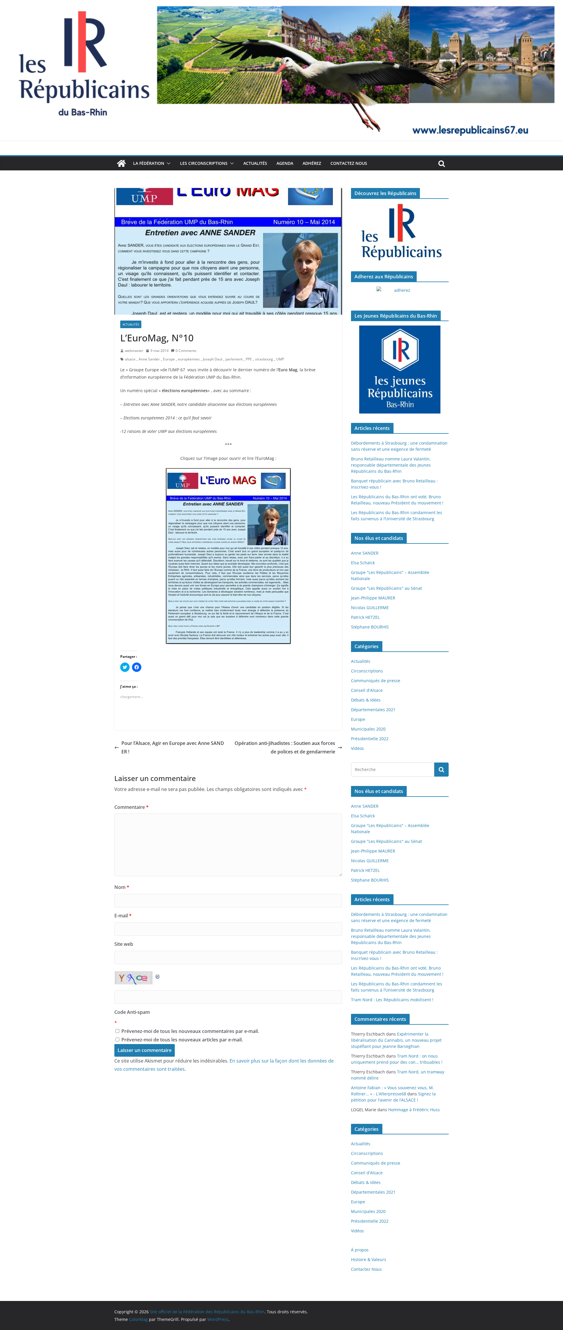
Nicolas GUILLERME (370, 607)
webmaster (134, 350)
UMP (280, 359)
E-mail (123, 915)
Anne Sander (149, 359)
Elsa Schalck (363, 562)
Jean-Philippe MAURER (373, 598)
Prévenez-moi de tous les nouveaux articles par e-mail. (182, 1039)
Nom (121, 887)
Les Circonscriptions (204, 163)
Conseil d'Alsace (367, 690)
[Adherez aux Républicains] (400, 294)
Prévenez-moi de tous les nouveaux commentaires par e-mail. (190, 1031)
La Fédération (148, 163)
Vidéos (357, 748)
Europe (169, 359)
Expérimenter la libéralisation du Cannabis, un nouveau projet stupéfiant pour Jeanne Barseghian (396, 1040)
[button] (167, 163)
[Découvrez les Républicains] (400, 232)
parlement (234, 359)
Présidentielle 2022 (370, 738)
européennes (189, 359)
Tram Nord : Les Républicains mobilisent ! (392, 999)
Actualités (255, 163)
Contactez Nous (348, 163)
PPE (249, 359)
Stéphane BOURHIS (370, 627)
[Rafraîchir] (158, 975)
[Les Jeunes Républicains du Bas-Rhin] (400, 370)
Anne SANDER (365, 553)
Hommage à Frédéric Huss (414, 1109)
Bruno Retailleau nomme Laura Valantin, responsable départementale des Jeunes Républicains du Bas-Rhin (391, 465)
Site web (123, 944)
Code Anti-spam (132, 1012)
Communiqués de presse (375, 680)
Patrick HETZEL (365, 617)
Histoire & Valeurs (368, 1259)
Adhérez (312, 163)
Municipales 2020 (368, 729)
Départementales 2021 (373, 709)
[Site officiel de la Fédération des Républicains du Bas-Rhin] (281, 4)
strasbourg (264, 359)
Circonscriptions (367, 671)
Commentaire (131, 807)
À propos (360, 1250)
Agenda (285, 163)
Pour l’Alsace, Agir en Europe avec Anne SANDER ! (172, 747)
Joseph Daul (212, 359)
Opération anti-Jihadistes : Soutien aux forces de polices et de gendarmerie (285, 747)
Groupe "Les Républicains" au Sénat (386, 588)
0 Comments (186, 350)
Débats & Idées (366, 700)
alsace (130, 359)
